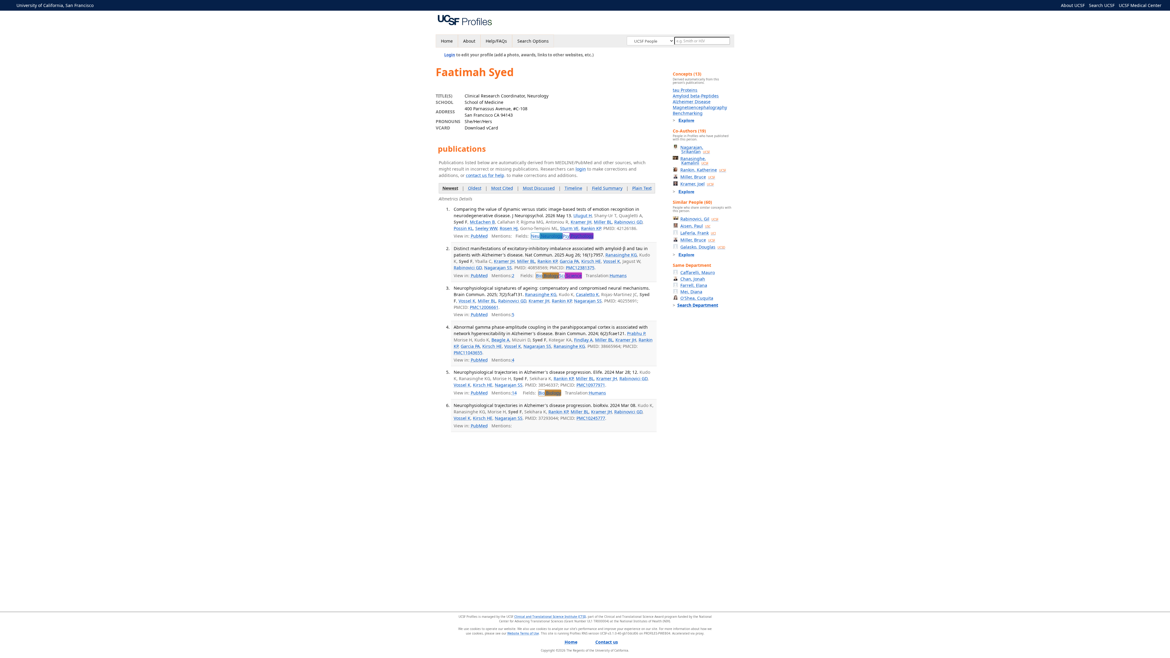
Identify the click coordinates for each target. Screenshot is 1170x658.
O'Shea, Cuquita (696, 298)
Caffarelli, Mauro (697, 272)
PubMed (479, 236)
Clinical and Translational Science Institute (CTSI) (550, 616)
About (469, 41)
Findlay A (583, 340)
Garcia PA (569, 261)
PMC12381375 (580, 268)
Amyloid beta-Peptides (696, 96)
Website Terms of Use (523, 633)
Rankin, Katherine (703, 170)
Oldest (474, 188)
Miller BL (603, 222)
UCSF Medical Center (1140, 5)
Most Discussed (539, 188)
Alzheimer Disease (692, 101)
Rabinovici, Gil (699, 219)
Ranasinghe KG (621, 255)
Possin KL (463, 228)
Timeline (573, 188)
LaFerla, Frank (698, 233)
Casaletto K (587, 294)
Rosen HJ (509, 228)
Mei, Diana (691, 292)
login (581, 169)
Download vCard (481, 128)
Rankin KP (591, 228)
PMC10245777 (590, 418)
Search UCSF (1102, 5)
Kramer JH (581, 222)
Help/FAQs (496, 41)
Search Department (697, 305)
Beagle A (500, 340)
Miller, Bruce (697, 177)
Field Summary (607, 188)
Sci (570, 275)
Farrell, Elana (693, 285)
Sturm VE (569, 228)
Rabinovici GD (628, 222)
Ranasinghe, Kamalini (694, 161)
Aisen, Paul (695, 226)
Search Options (533, 41)
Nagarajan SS (498, 268)
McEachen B (482, 222)
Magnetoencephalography (700, 107)
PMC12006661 (484, 307)
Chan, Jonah (692, 279)
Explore (686, 120)
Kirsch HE (591, 261)
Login (449, 55)
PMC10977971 (590, 385)
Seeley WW (486, 228)
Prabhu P (636, 333)
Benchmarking (688, 113)
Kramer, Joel (697, 184)
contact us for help (485, 175)
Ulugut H (582, 215)
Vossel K (611, 261)
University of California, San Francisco (55, 5)
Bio (547, 275)
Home (447, 41)
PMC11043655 (468, 353)
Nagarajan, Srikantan (695, 149)
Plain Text (642, 188)
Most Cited (502, 188)
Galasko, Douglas (702, 247)
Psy (578, 236)
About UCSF (1073, 5)
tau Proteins (685, 90)
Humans (618, 275)
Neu (546, 236)
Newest (450, 188)
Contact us (606, 642)
